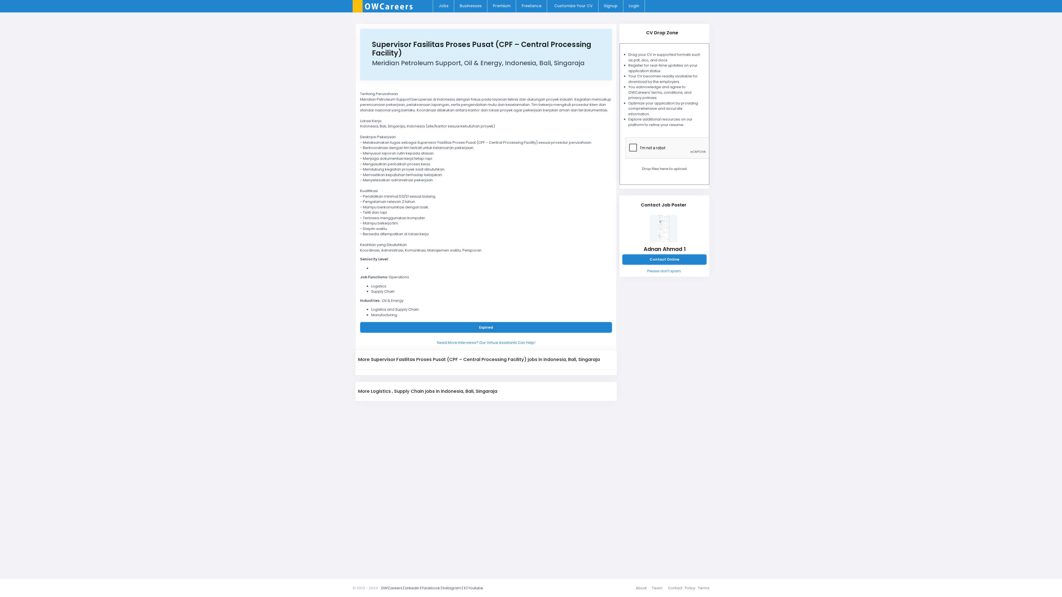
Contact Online (664, 259)
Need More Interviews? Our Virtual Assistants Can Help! (486, 342)
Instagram (451, 588)
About (641, 588)
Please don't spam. (664, 271)
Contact (675, 588)
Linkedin (412, 588)
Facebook (431, 588)
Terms (703, 588)
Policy (690, 588)
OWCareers (391, 588)
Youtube (475, 588)
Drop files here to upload (664, 168)
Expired (486, 327)
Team (657, 588)
